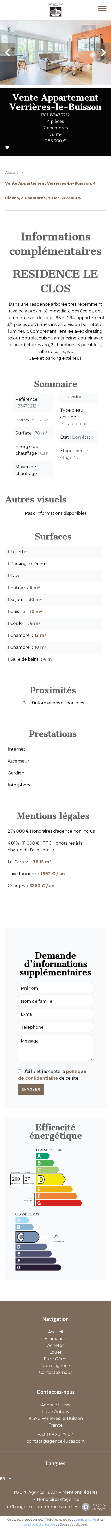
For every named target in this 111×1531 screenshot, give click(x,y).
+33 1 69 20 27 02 (55, 1434)
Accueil (11, 172)
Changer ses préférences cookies (44, 1506)
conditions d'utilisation (39, 1524)
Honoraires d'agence (58, 1499)
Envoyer (31, 1089)
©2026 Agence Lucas (35, 1492)
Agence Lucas (55, 1404)
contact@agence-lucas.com (56, 1441)
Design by (98, 1507)
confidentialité (86, 1519)
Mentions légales (79, 1492)
